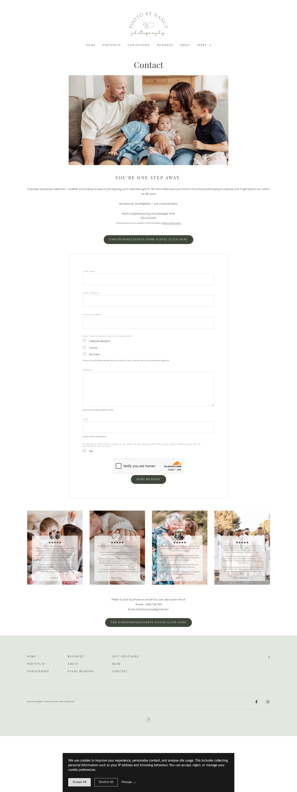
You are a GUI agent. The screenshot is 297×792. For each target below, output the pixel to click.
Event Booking (81, 671)
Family (93, 348)
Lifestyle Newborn (100, 341)
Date (85, 419)
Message (88, 370)
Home (91, 45)
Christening (139, 45)
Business (165, 45)
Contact (120, 671)
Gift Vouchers (126, 656)
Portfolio (112, 45)
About (185, 45)
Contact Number (93, 314)
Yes (91, 451)
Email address (91, 293)
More (203, 45)
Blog (117, 664)
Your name (89, 271)
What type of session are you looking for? (108, 336)
